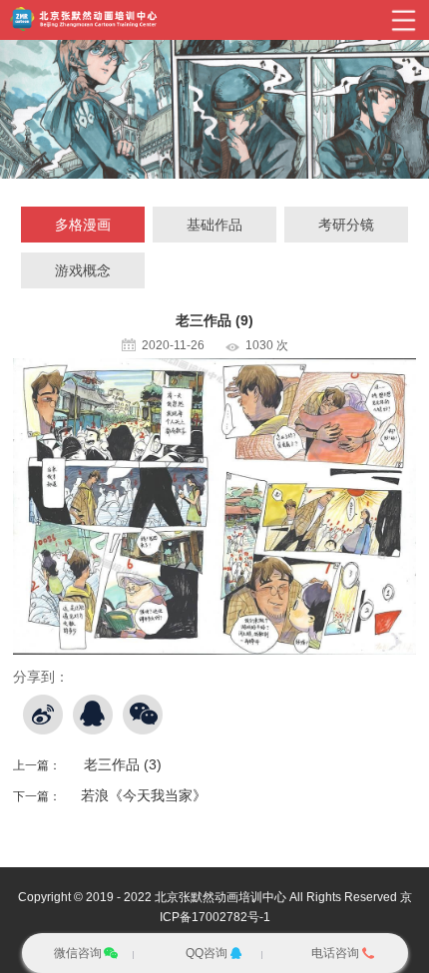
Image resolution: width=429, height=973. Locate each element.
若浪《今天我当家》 (144, 795)
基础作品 (214, 225)
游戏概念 (83, 270)
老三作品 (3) (123, 764)
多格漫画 (83, 225)
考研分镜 (346, 225)
